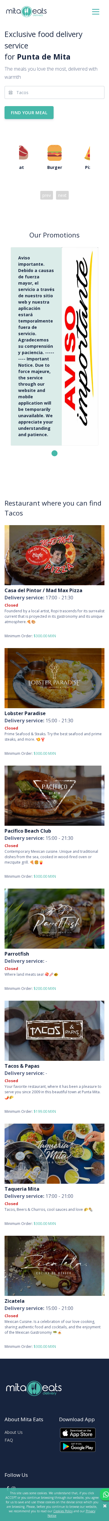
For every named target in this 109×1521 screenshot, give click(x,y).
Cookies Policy (63, 1511)
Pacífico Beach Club (28, 831)
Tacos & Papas (22, 1066)
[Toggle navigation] (95, 12)
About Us (14, 1432)
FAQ (9, 1440)
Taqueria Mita (22, 1189)
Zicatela (15, 1301)
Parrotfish (17, 953)
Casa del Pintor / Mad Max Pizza (43, 590)
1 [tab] (54, 453)
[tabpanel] (54, 346)
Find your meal (29, 112)
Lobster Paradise (25, 713)
